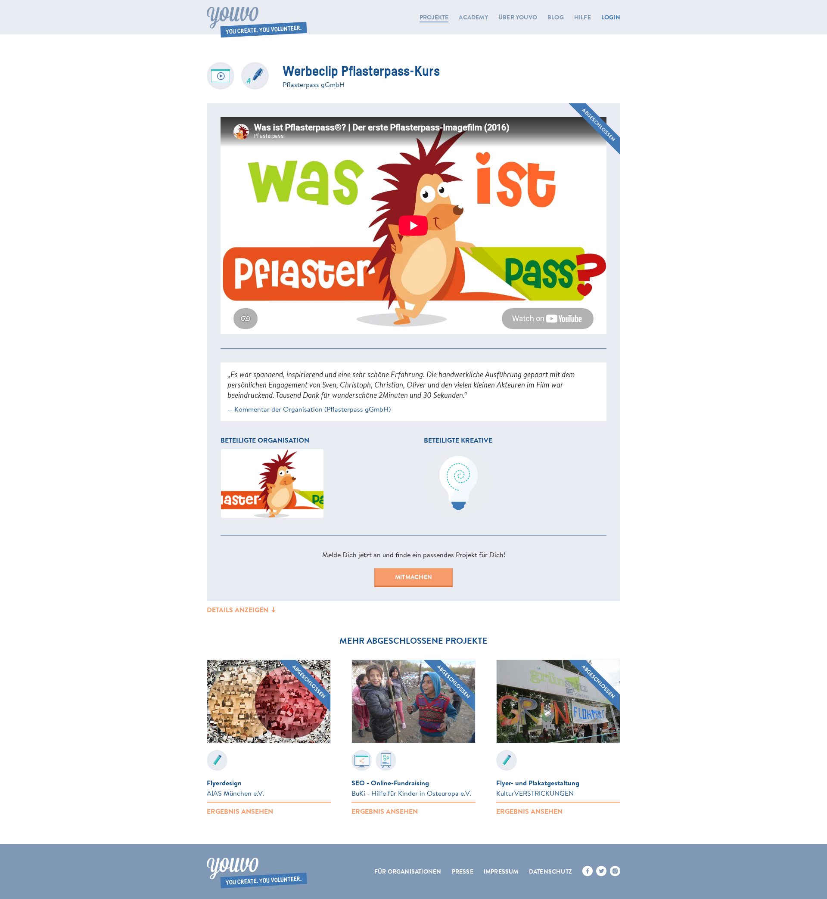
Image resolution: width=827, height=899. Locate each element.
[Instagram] (615, 871)
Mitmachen (413, 577)
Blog (555, 17)
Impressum (501, 871)
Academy (473, 17)
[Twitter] (601, 871)
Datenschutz (550, 871)
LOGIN (610, 17)
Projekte (434, 17)
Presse (462, 871)
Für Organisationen (407, 871)
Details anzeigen (238, 609)
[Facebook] (587, 871)
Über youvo (517, 17)
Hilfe (582, 17)
